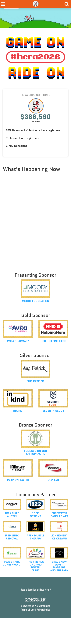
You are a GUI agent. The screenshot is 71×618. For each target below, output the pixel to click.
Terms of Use (27, 609)
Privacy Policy (43, 609)
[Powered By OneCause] (35, 600)
